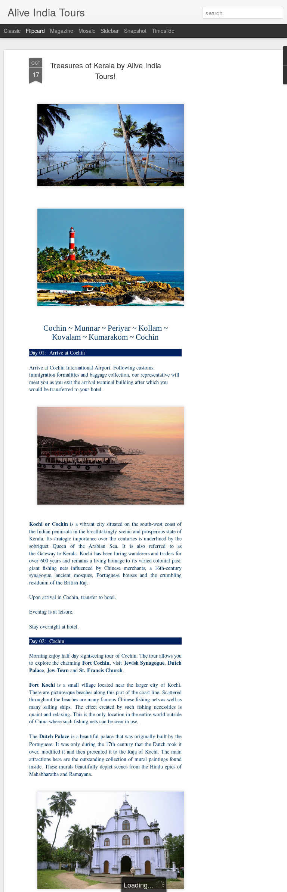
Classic (12, 30)
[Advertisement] (222, 176)
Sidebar (110, 30)
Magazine (61, 30)
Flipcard (35, 30)
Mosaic (86, 30)
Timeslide (163, 30)
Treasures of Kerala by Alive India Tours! (105, 70)
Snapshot (135, 30)
